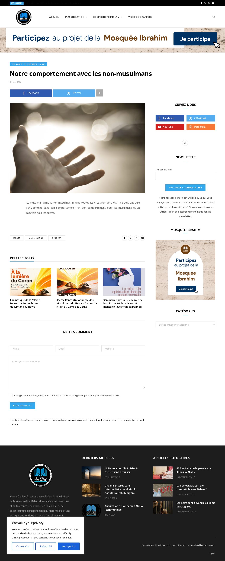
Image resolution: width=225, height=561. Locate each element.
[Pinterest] (13, 230)
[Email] (13, 239)
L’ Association (74, 16)
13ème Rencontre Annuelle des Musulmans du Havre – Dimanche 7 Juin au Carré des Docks (77, 303)
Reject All (46, 546)
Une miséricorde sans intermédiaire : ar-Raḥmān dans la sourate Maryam (121, 489)
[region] (45, 535)
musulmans (36, 238)
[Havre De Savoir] (24, 17)
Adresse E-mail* (164, 169)
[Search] (212, 17)
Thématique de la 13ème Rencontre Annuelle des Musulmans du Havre (25, 303)
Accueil (54, 16)
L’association (148, 545)
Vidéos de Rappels (140, 16)
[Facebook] (13, 212)
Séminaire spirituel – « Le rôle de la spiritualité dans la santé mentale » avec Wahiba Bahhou (122, 303)
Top (212, 553)
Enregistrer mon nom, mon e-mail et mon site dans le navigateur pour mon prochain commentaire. (67, 395)
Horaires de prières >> (166, 545)
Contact (181, 545)
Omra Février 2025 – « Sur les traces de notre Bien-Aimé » (53, 3)
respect (57, 238)
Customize (23, 546)
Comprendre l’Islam (106, 16)
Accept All (68, 546)
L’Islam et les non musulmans (28, 64)
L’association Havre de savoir (200, 545)
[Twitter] (13, 221)
